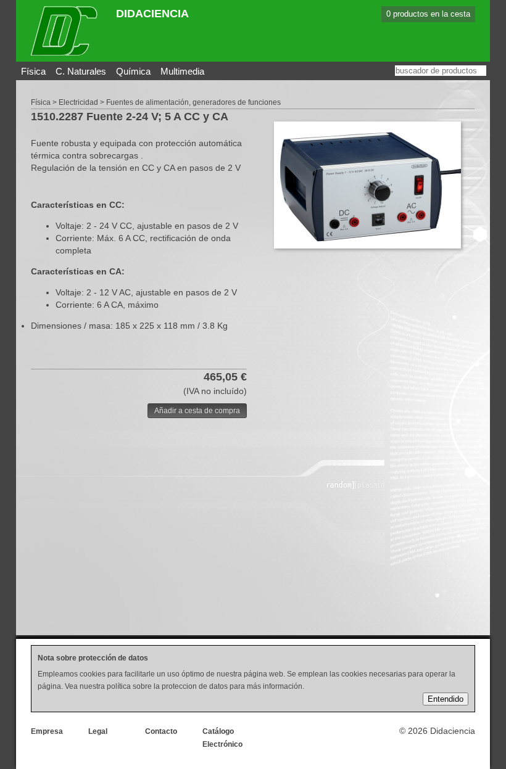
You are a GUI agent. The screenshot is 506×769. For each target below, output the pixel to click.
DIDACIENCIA (152, 13)
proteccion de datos (195, 686)
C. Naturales (81, 71)
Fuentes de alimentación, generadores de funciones (193, 102)
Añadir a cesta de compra (197, 410)
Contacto (161, 731)
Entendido (445, 699)
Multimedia (182, 71)
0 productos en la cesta (428, 14)
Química (133, 71)
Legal (97, 731)
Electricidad (78, 102)
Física (33, 71)
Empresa (47, 731)
